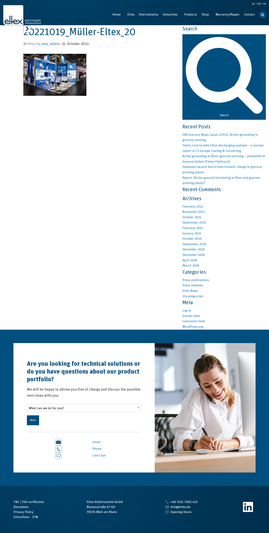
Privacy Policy (23, 512)
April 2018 (189, 260)
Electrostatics (148, 14)
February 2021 (192, 228)
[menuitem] (116, 14)
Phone (97, 448)
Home (116, 14)
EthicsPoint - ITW (25, 517)
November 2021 (193, 211)
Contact (249, 14)
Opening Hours (181, 512)
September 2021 (194, 222)
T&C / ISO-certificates (28, 502)
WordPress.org (192, 326)
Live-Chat (99, 455)
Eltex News (190, 290)
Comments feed (193, 321)
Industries (170, 14)
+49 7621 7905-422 (184, 502)
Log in (186, 310)
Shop (205, 14)
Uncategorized (192, 296)
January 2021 (191, 233)
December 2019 (193, 249)
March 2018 (190, 265)
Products (190, 14)
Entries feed (191, 316)
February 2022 (192, 206)
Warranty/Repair (228, 14)
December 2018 (193, 255)
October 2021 (191, 217)
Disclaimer (21, 507)
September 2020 (194, 244)
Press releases (192, 285)
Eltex (130, 14)
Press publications (195, 280)
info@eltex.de (180, 507)
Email (96, 442)
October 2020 (192, 238)
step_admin (50, 44)
